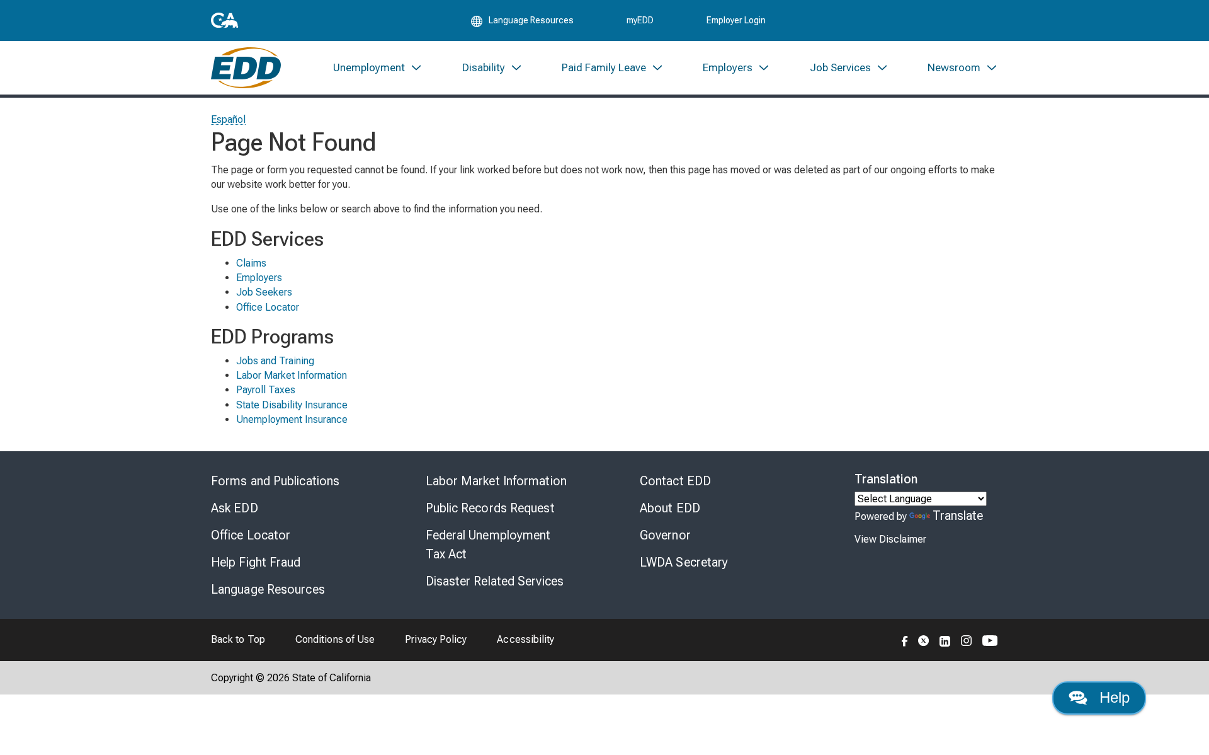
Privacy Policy (436, 639)
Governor (665, 535)
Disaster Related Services (495, 581)
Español (228, 119)
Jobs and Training (275, 361)
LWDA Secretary (684, 562)
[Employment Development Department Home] (246, 67)
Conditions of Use (335, 639)
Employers (259, 278)
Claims (251, 263)
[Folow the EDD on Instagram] (966, 639)
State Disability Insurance (292, 405)
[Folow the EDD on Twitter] (923, 639)
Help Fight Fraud (256, 562)
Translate (958, 515)
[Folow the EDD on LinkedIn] (945, 639)
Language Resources (268, 589)
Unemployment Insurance (292, 419)
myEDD (640, 20)
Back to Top (238, 639)
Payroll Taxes (265, 390)
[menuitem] (378, 68)
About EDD (670, 508)
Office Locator (267, 307)
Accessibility (525, 639)
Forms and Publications (275, 480)
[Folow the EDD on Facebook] (905, 639)
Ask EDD (234, 508)
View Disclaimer (890, 539)
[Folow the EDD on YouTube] (990, 639)
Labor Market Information (291, 375)
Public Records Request (490, 508)
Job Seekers (264, 292)
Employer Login (736, 20)
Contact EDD (675, 480)
